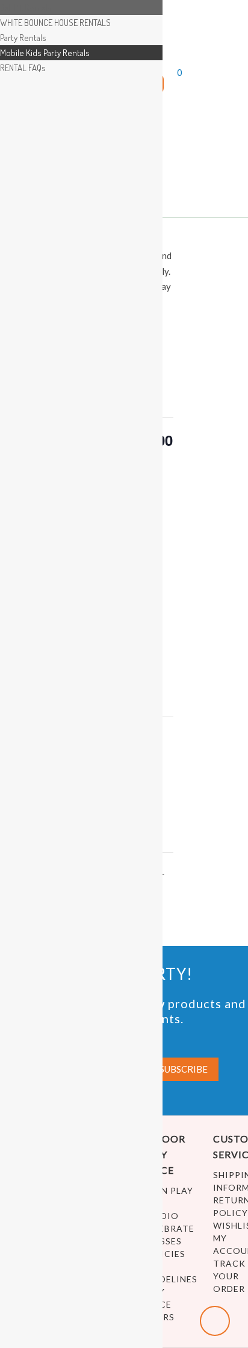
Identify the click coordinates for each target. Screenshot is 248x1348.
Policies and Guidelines (168, 1266)
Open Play (167, 1190)
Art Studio (160, 1209)
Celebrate (168, 1228)
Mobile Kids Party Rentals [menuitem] (45, 52)
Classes (162, 1241)
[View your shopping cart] (169, 86)
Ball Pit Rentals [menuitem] (26, 7)
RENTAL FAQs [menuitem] (23, 68)
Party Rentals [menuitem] (23, 37)
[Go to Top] (215, 1321)
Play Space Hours (158, 1304)
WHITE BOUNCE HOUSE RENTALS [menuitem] (55, 22)
